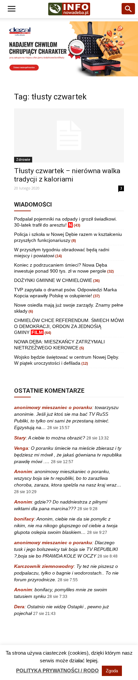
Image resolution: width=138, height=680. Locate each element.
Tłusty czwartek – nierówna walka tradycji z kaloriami (67, 175)
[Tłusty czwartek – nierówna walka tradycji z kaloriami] (69, 135)
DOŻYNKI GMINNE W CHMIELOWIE (53, 280)
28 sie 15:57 (58, 427)
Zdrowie (23, 159)
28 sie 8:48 (107, 556)
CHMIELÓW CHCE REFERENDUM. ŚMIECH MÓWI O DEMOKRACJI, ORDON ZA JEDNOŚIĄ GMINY (69, 326)
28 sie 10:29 (25, 491)
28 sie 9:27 (97, 532)
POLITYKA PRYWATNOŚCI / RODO (57, 670)
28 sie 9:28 (87, 508)
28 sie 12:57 (62, 461)
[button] (128, 9)
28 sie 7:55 (68, 580)
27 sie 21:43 (44, 613)
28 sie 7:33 (57, 596)
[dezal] (69, 48)
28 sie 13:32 (97, 438)
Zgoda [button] (112, 670)
